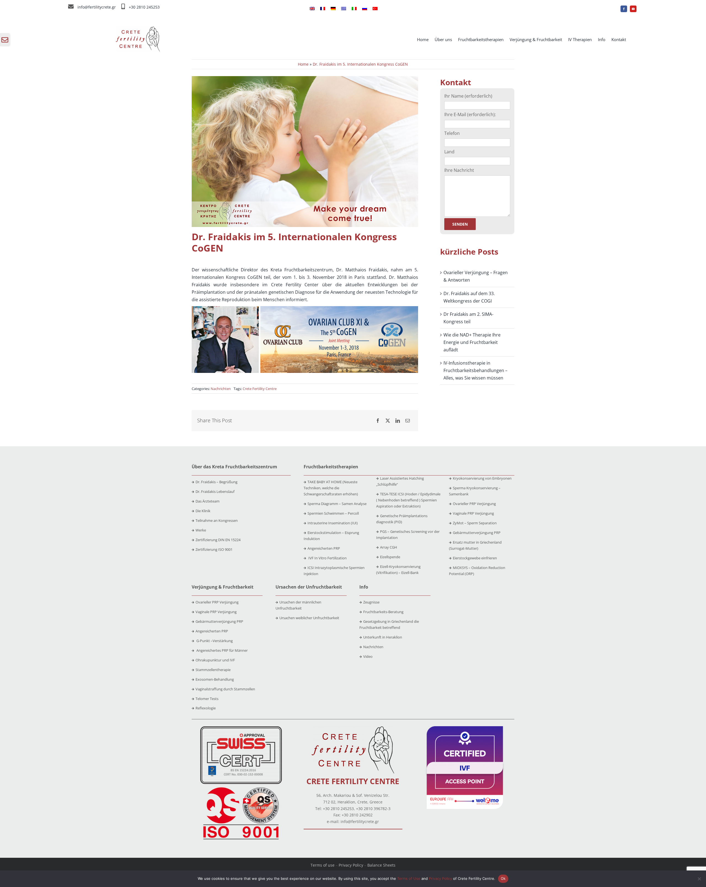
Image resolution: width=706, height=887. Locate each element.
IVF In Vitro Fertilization (327, 557)
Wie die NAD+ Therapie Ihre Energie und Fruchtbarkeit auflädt (472, 342)
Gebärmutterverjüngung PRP (477, 532)
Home (303, 64)
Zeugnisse (371, 602)
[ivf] (465, 728)
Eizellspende (390, 556)
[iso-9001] (241, 788)
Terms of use (323, 865)
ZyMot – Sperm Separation (475, 522)
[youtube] (633, 9)
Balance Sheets (381, 865)
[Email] (408, 420)
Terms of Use (408, 878)
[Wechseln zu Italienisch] (354, 9)
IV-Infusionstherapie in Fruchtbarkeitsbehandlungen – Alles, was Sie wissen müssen (475, 370)
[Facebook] (378, 420)
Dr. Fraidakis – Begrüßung (216, 481)
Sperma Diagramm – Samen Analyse (337, 503)
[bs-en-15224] (241, 728)
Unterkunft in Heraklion (382, 637)
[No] (699, 878)
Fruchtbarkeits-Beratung (383, 611)
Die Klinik (203, 510)
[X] (388, 420)
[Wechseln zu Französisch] (322, 9)
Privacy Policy (351, 865)
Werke (201, 530)
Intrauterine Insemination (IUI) (332, 522)
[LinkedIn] (398, 420)
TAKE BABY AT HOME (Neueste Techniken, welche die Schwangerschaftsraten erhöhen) (331, 487)
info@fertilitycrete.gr (96, 7)
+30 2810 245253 (144, 7)
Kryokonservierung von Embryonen (482, 478)
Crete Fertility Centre (260, 388)
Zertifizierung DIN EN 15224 (218, 539)
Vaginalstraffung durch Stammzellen (225, 688)
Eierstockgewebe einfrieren (475, 557)
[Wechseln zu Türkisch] (375, 9)
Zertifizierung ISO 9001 (214, 549)
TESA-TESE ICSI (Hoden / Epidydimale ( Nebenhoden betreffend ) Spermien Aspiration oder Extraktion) (408, 500)
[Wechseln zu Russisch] (364, 9)
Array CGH (388, 547)
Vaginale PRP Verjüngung (473, 513)
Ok (503, 878)
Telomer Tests (207, 698)
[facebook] (624, 9)
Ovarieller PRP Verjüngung (474, 503)
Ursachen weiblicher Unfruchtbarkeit (309, 617)
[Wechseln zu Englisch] (312, 9)
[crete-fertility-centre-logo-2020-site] (138, 29)
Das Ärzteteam (208, 501)
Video (368, 656)
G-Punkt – (214, 640)
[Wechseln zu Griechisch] (343, 9)
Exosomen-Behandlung (215, 679)
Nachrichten (221, 388)
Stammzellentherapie (213, 669)
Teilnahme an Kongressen (217, 520)
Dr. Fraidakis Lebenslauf (215, 491)
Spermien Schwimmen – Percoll (333, 513)
